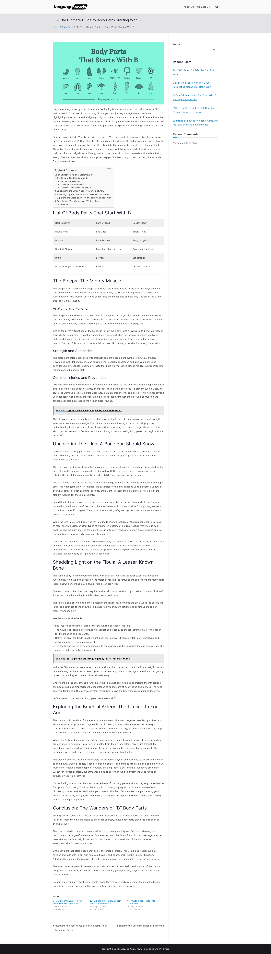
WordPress (164, 949)
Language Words (127, 949)
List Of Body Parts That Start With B (74, 175)
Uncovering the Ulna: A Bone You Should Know (80, 191)
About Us (189, 6)
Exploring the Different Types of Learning (139, 925)
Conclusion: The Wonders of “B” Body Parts (78, 201)
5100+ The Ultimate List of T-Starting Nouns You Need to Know (193, 110)
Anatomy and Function (71, 181)
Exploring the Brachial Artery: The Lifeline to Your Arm (84, 198)
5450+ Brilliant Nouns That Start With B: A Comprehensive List (195, 97)
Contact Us (203, 6)
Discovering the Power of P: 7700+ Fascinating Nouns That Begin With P (193, 84)
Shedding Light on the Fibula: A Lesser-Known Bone (83, 194)
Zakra (151, 949)
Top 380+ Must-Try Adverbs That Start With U (194, 72)
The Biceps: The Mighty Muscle (72, 178)
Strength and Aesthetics (72, 184)
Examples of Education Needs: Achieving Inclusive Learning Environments (195, 122)
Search (176, 44)
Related (64, 204)
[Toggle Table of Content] (108, 170)
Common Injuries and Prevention (76, 188)
